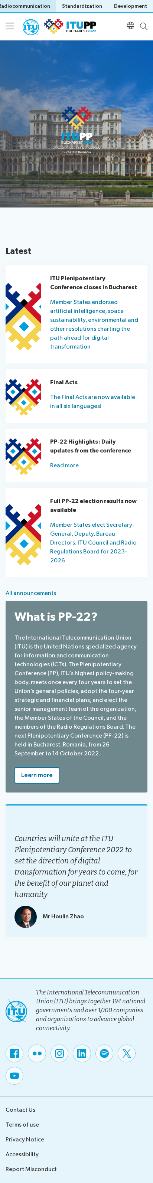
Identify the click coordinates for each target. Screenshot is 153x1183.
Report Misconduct (31, 1169)
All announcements (31, 593)
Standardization (82, 6)
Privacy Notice (25, 1139)
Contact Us (20, 1110)
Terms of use (22, 1124)
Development (130, 6)
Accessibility (22, 1154)
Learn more (37, 775)
